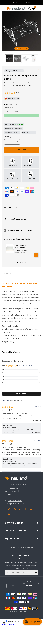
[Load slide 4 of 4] (25, 262)
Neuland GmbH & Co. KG (24, 611)
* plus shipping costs (11, 111)
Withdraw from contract (21, 547)
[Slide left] (13, 262)
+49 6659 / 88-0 (15, 500)
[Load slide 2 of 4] (20, 262)
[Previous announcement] (4, 2)
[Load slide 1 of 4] (17, 262)
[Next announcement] (38, 2)
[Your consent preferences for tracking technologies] (4, 622)
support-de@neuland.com (18, 504)
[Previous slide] (4, 30)
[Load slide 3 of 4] (23, 262)
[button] (3, 8)
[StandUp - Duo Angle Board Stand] (9, 58)
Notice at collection (8, 624)
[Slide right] (29, 262)
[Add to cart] (36, 255)
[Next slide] (39, 30)
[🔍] (21, 31)
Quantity (7, 137)
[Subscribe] (35, 572)
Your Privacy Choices (13, 621)
